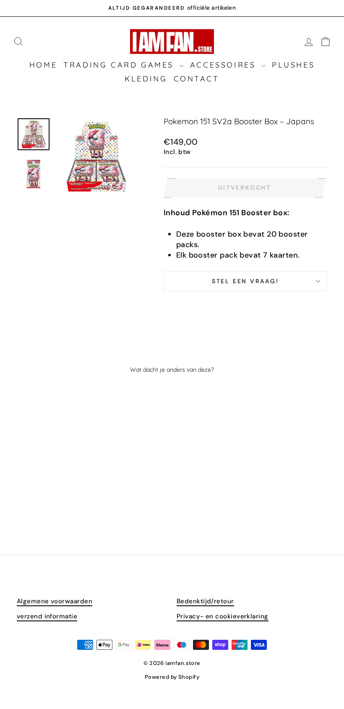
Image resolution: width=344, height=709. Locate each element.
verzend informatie (47, 616)
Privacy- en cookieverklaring (222, 616)
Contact (196, 78)
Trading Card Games (120, 65)
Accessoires (224, 65)
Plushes (293, 65)
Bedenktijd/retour (205, 601)
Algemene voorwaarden (54, 601)
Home (43, 65)
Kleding (146, 78)
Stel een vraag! (245, 281)
